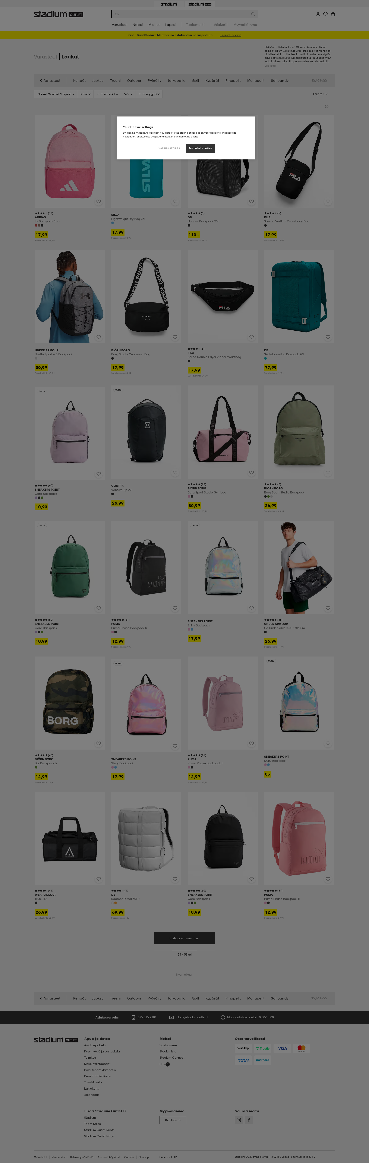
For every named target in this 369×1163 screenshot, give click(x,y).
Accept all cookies (200, 148)
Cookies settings (169, 147)
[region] (186, 137)
